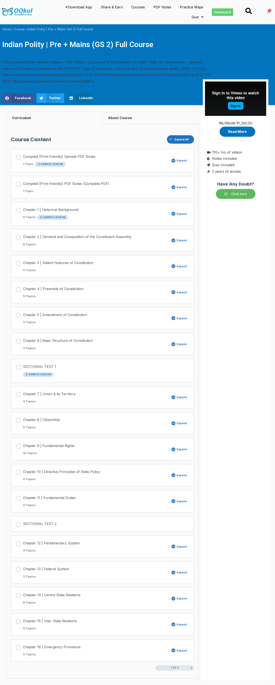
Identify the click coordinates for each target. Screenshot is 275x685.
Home (6, 29)
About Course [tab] (120, 118)
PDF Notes (162, 7)
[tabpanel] (102, 401)
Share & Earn (112, 7)
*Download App (78, 7)
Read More (237, 131)
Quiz (195, 17)
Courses (138, 7)
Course (19, 29)
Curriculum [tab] (21, 118)
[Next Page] (191, 668)
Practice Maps (191, 7)
